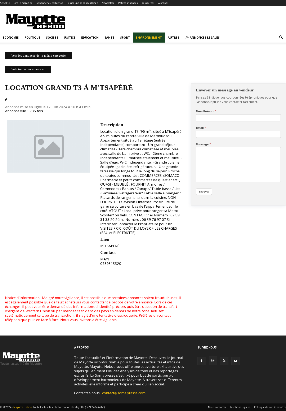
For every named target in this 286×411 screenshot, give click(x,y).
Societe (52, 37)
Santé (109, 37)
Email (201, 127)
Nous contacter (217, 407)
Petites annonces (128, 2)
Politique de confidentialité (270, 407)
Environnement (149, 37)
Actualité (5, 2)
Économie (11, 37)
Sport (125, 37)
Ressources (148, 2)
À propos (163, 2)
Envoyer (203, 191)
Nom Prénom (206, 111)
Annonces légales (204, 37)
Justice (69, 37)
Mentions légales (240, 407)
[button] (281, 37)
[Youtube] (235, 361)
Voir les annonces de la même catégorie (38, 55)
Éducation (90, 37)
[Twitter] (95, 283)
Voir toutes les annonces (28, 69)
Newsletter (108, 2)
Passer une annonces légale (82, 2)
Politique (32, 37)
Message (203, 144)
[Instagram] (213, 360)
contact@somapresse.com (124, 392)
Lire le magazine (23, 2)
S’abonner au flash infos (49, 2)
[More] (104, 283)
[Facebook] (85, 283)
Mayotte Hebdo (22, 407)
